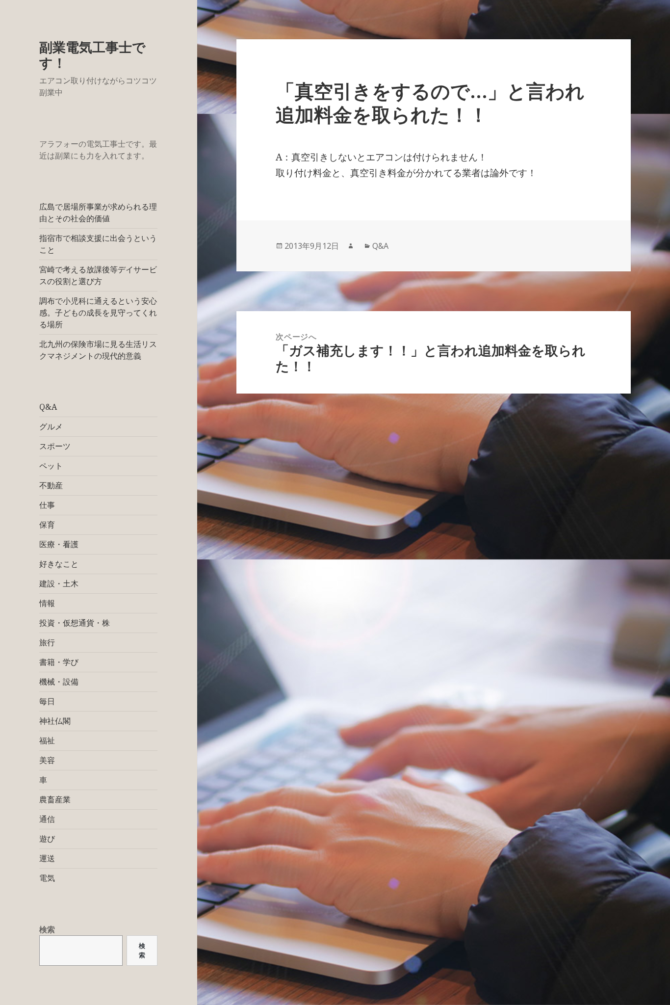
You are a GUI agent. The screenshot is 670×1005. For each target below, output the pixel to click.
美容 (47, 760)
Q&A (48, 406)
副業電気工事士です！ (92, 55)
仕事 (47, 505)
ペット (51, 465)
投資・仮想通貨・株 (74, 622)
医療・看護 (58, 544)
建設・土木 (58, 583)
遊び (47, 838)
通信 (47, 819)
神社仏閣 (55, 720)
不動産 (51, 485)
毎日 (47, 701)
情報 (47, 603)
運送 (47, 858)
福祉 (47, 740)
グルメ (51, 426)
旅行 (47, 642)
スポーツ (55, 446)
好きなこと (58, 563)
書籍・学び (58, 662)
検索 (47, 929)
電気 (47, 878)
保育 (47, 524)
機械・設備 (58, 681)
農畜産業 (55, 799)
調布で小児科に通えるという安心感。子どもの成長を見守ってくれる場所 (98, 312)
